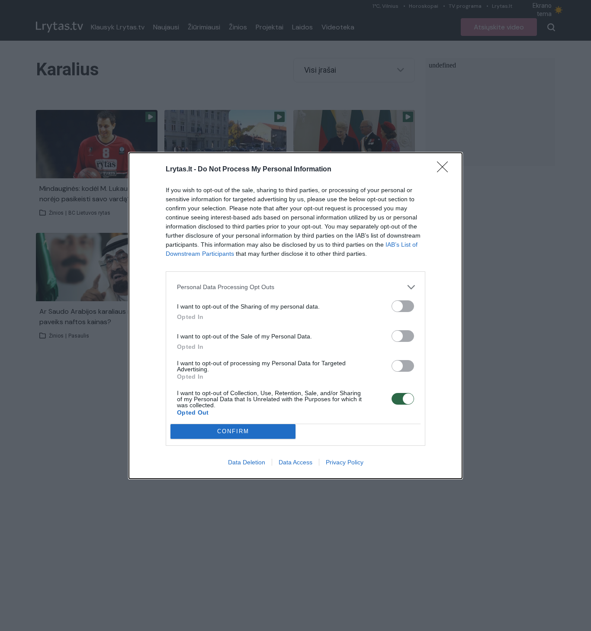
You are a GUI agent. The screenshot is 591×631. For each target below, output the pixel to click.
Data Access (295, 462)
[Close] (445, 169)
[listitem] (295, 287)
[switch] (403, 306)
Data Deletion (246, 462)
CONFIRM (233, 431)
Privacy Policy (344, 462)
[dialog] (295, 316)
